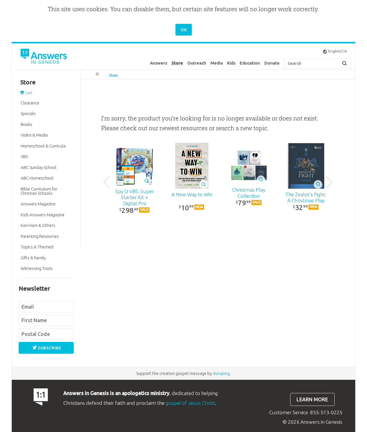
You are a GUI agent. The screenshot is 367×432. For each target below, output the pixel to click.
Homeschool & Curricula (43, 145)
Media (216, 63)
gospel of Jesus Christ (190, 403)
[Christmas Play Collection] (249, 166)
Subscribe (49, 347)
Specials (28, 113)
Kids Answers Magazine (43, 214)
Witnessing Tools (37, 268)
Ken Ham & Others (38, 225)
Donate (272, 63)
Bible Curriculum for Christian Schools (39, 191)
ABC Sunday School (38, 167)
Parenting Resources (40, 236)
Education (250, 63)
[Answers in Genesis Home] (44, 57)
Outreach (196, 63)
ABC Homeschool (37, 178)
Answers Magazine (38, 203)
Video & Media (34, 135)
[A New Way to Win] (191, 166)
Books (26, 124)
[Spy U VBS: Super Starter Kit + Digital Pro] (134, 166)
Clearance (30, 102)
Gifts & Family (33, 257)
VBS (24, 156)
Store (177, 63)
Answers (158, 63)
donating (221, 373)
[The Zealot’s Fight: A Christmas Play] (306, 166)
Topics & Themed (37, 246)
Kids (231, 63)
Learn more (312, 399)
